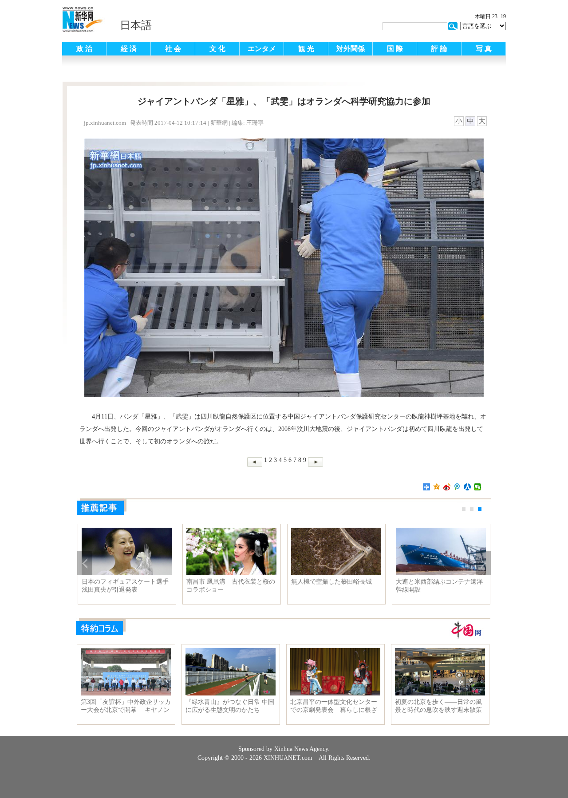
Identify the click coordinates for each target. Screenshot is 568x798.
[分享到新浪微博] (447, 486)
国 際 (395, 48)
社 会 (173, 48)
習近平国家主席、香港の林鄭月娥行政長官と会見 (439, 585)
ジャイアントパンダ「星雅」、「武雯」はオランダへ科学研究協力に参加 (125, 585)
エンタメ (262, 48)
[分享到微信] (477, 486)
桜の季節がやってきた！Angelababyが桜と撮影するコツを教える (334, 585)
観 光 (306, 48)
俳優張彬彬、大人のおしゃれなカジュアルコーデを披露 (229, 585)
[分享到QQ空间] (437, 486)
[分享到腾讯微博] (457, 486)
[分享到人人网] (467, 486)
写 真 (484, 48)
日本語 (136, 25)
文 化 (217, 48)
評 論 (439, 48)
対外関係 (350, 48)
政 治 (84, 48)
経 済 (129, 48)
